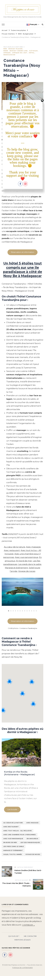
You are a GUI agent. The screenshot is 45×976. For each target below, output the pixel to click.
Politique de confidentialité (22, 968)
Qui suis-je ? (13, 936)
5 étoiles (33, 51)
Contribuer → (28, 925)
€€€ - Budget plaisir (12, 49)
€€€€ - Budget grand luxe (15, 51)
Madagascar (9, 55)
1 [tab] (9, 611)
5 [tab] (18, 611)
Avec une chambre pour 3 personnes (19, 834)
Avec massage (33, 547)
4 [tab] (15, 611)
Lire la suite (12, 809)
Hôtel (31, 53)
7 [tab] (22, 611)
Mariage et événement (16, 568)
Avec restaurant (12, 550)
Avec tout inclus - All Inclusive (17, 830)
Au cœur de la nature (14, 547)
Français (33, 24)
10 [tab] (29, 611)
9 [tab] (27, 611)
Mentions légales (22, 940)
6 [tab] (20, 611)
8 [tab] (25, 611)
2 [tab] (11, 611)
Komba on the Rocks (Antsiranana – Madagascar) (19, 773)
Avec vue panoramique (26, 557)
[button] (4, 593)
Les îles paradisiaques (30, 842)
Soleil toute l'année (12, 854)
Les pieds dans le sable (29, 564)
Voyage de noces (26, 571)
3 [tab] (13, 611)
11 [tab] (32, 611)
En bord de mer (24, 561)
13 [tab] (36, 611)
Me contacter (30, 936)
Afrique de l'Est (19, 53)
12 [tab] (34, 611)
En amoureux (32, 838)
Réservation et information (22, 252)
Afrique (7, 53)
